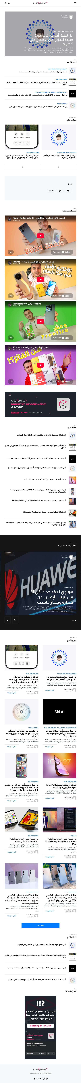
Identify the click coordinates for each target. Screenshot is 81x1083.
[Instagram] (60, 190)
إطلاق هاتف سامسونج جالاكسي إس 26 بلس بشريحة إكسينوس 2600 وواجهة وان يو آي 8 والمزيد (36, 524)
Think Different (48, 1073)
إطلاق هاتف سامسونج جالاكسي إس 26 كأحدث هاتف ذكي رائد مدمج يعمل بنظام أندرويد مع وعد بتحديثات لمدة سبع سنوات (21, 899)
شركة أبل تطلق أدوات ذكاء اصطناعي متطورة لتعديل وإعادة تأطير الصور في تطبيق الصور (36, 83)
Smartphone (62, 31)
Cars (71, 587)
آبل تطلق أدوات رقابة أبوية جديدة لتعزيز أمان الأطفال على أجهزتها (43, 72)
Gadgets (70, 31)
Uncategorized (33, 781)
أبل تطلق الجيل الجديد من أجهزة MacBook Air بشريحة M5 (44, 512)
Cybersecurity (62, 92)
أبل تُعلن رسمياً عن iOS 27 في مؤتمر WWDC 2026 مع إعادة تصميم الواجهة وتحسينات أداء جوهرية (38, 491)
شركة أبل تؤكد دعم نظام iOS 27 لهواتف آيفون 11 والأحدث (44, 479)
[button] (75, 3)
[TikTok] (34, 1079)
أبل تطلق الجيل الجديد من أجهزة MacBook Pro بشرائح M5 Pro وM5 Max (39, 500)
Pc (49, 92)
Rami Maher (64, 16)
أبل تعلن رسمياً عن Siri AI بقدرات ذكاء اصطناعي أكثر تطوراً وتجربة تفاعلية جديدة (37, 95)
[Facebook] (68, 190)
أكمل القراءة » (49, 690)
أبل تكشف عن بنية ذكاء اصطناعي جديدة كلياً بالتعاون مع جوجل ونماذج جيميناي (38, 107)
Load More (40, 925)
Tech (55, 31)
